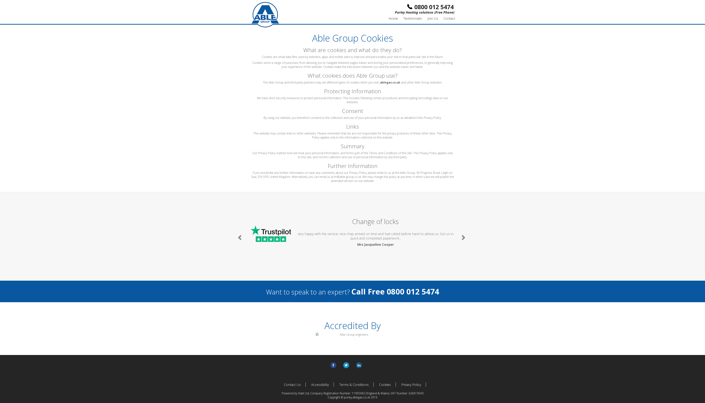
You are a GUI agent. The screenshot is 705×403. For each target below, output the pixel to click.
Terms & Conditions (354, 384)
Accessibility (320, 384)
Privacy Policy (411, 384)
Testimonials (412, 18)
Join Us (432, 18)
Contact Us (292, 384)
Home (393, 18)
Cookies (385, 384)
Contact (449, 18)
